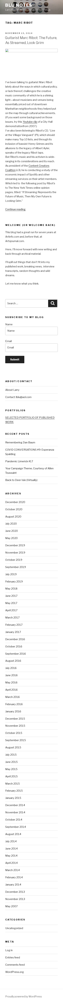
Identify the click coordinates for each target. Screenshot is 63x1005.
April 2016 (11, 689)
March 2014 (12, 870)
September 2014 (15, 826)
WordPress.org (14, 972)
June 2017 (11, 595)
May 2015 (11, 769)
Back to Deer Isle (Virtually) (21, 480)
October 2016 (13, 646)
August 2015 (13, 747)
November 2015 (15, 725)
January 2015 (13, 798)
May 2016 (11, 682)
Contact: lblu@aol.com (18, 397)
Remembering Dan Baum (20, 442)
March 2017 (12, 617)
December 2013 (15, 891)
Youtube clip (30, 121)
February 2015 (14, 790)
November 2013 (15, 899)
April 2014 (11, 863)
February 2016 (14, 704)
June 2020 (11, 531)
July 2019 (11, 574)
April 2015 (11, 776)
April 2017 (11, 610)
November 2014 (15, 812)
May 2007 (11, 906)
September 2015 (15, 740)
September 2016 (15, 653)
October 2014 (13, 819)
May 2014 (11, 855)
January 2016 (13, 711)
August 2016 (13, 660)
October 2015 (13, 733)
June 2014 (11, 848)
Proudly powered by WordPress (23, 996)
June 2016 (11, 675)
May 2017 (11, 603)
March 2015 (12, 783)
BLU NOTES (18, 5)
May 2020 (11, 538)
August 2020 (13, 516)
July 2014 (11, 841)
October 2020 (13, 509)
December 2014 (15, 805)
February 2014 (14, 877)
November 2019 (15, 552)
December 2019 (15, 545)
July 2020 (11, 523)
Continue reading (15, 209)
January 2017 (13, 632)
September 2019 (15, 567)
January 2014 (13, 884)
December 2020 (15, 502)
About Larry (12, 389)
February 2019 (14, 581)
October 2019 (13, 559)
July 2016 (11, 668)
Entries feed (12, 957)
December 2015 (15, 718)
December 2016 (15, 639)
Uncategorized (14, 928)
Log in (9, 950)
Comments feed (15, 964)
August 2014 (13, 834)
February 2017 (14, 624)
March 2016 (12, 697)
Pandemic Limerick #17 (19, 461)
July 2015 (11, 754)
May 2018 (11, 588)
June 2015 (11, 762)
